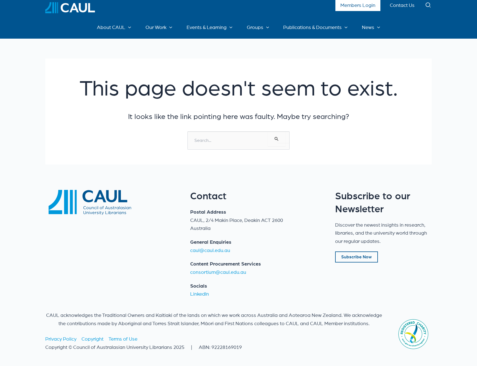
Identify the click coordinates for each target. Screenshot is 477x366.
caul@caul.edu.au (210, 250)
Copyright (92, 339)
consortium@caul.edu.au (218, 272)
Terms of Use (122, 339)
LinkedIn (199, 294)
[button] (428, 6)
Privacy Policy (60, 339)
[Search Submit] (276, 138)
